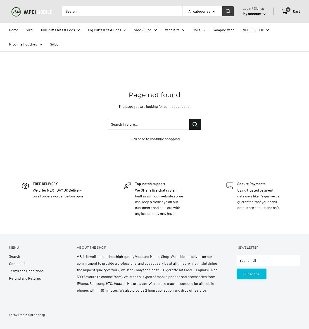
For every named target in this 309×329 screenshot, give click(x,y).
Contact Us (17, 263)
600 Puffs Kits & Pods (58, 30)
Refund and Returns (25, 278)
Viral (29, 30)
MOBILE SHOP (253, 30)
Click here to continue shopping (154, 139)
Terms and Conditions (26, 271)
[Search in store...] (195, 124)
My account (252, 13)
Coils (196, 30)
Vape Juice (143, 30)
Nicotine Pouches (23, 44)
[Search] (228, 11)
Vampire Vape (224, 30)
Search (14, 256)
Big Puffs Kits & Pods (104, 30)
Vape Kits (172, 30)
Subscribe (251, 274)
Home (13, 30)
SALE (54, 44)
